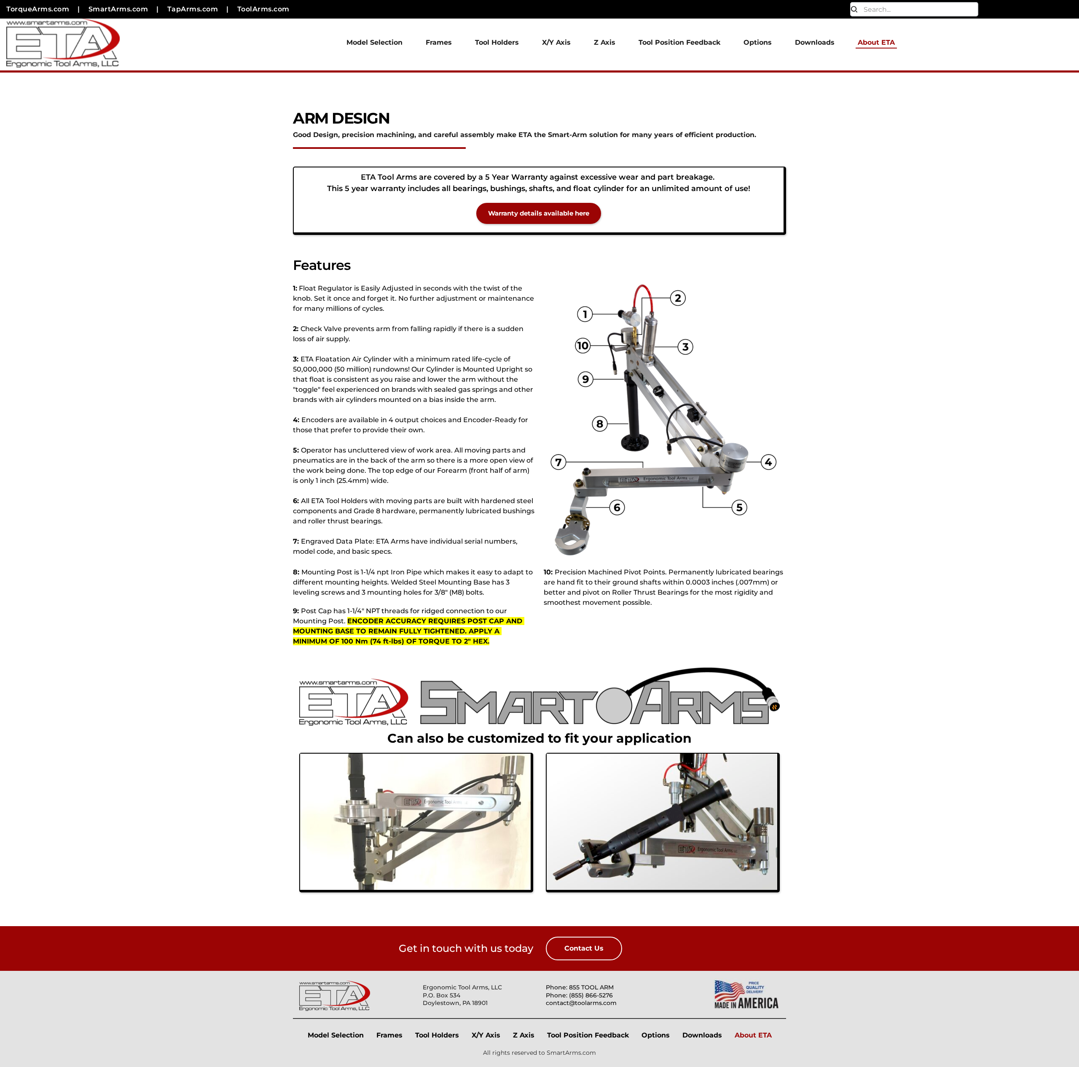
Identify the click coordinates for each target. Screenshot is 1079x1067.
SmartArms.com (571, 1052)
